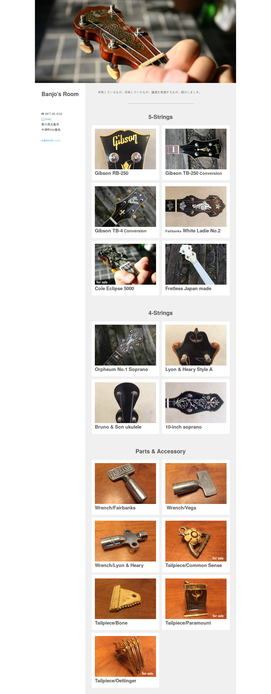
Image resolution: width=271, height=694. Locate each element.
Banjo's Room (60, 94)
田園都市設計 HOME (51, 140)
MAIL (49, 119)
